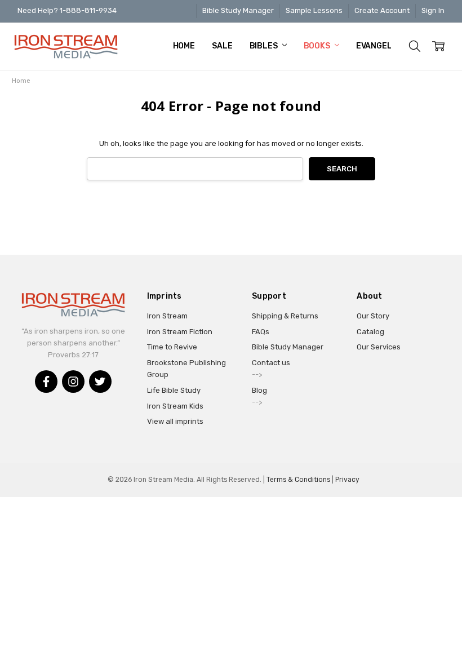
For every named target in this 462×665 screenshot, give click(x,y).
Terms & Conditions (298, 480)
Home (184, 46)
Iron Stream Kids (175, 406)
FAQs (260, 331)
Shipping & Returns (285, 316)
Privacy (347, 480)
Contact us (271, 362)
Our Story (373, 316)
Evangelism (381, 46)
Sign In (433, 10)
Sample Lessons (314, 10)
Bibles (264, 46)
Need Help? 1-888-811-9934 (67, 10)
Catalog (370, 331)
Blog (259, 390)
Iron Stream (167, 316)
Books (318, 46)
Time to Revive (172, 347)
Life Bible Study (174, 390)
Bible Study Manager (238, 10)
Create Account (382, 10)
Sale (222, 46)
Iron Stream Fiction (179, 331)
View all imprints (175, 421)
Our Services (379, 347)
